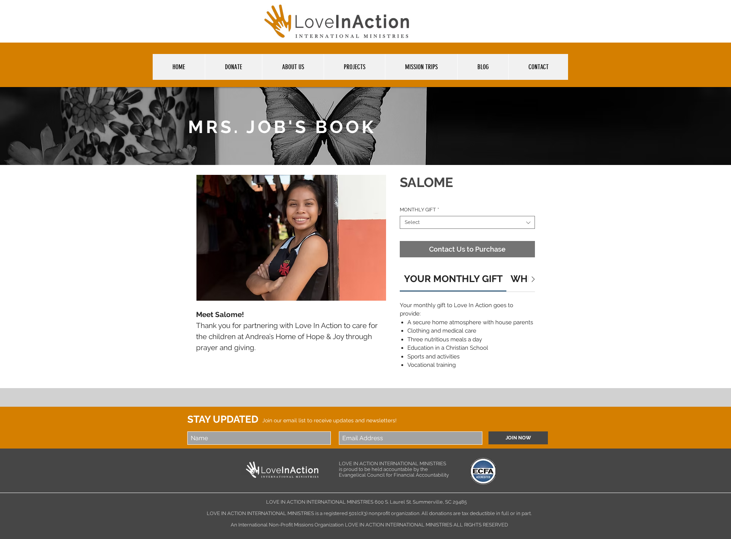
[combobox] (467, 222)
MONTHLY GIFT (419, 209)
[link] (453, 278)
